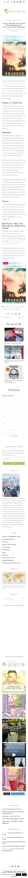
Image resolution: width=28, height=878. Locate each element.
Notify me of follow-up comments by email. (7, 430)
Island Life (5, 555)
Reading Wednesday (14, 20)
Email (3, 416)
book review (16, 306)
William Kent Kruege (9, 83)
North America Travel (8, 557)
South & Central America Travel (11, 563)
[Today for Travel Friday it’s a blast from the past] (14, 681)
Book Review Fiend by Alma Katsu (13, 343)
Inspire (4, 552)
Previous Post (8, 317)
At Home (4, 542)
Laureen (4, 833)
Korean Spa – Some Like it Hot (11, 816)
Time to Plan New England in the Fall (12, 819)
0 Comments (14, 31)
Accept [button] (18, 874)
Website (3, 423)
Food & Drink (6, 549)
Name (3, 410)
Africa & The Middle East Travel (11, 536)
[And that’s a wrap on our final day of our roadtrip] (14, 730)
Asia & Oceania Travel (8, 539)
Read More (14, 876)
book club (8, 306)
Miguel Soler (5, 849)
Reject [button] (24, 874)
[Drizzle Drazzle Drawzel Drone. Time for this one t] (14, 706)
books (23, 306)
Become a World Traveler (9, 544)
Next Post (21, 317)
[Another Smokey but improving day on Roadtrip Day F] (14, 755)
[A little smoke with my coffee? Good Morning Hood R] (14, 779)
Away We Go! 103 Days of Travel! (11, 809)
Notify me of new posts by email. (7, 432)
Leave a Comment (18, 30)
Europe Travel (6, 547)
